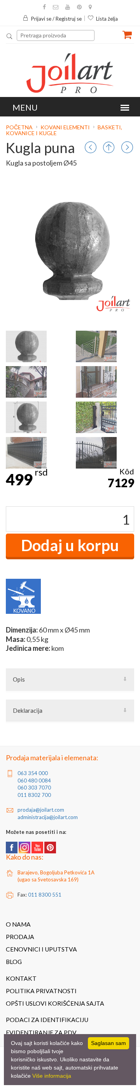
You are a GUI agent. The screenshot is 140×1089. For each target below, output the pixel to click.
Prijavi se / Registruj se (56, 19)
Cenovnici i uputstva (41, 949)
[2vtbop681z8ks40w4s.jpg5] (26, 453)
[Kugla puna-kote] (26, 417)
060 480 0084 (34, 780)
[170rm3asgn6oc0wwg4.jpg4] (96, 417)
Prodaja (20, 936)
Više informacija (51, 1076)
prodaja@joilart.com (41, 810)
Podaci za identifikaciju (47, 1019)
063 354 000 (33, 773)
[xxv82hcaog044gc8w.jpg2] (26, 382)
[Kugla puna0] (26, 346)
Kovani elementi (65, 127)
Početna (20, 127)
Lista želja (107, 19)
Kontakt (21, 978)
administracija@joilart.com (48, 817)
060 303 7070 (34, 787)
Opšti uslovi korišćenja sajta (55, 1003)
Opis (19, 679)
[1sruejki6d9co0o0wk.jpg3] (96, 382)
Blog (14, 961)
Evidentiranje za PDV (41, 1032)
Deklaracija (27, 710)
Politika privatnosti (41, 990)
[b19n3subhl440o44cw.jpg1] (96, 346)
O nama (18, 924)
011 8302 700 (34, 795)
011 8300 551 (44, 895)
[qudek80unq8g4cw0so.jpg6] (96, 453)
